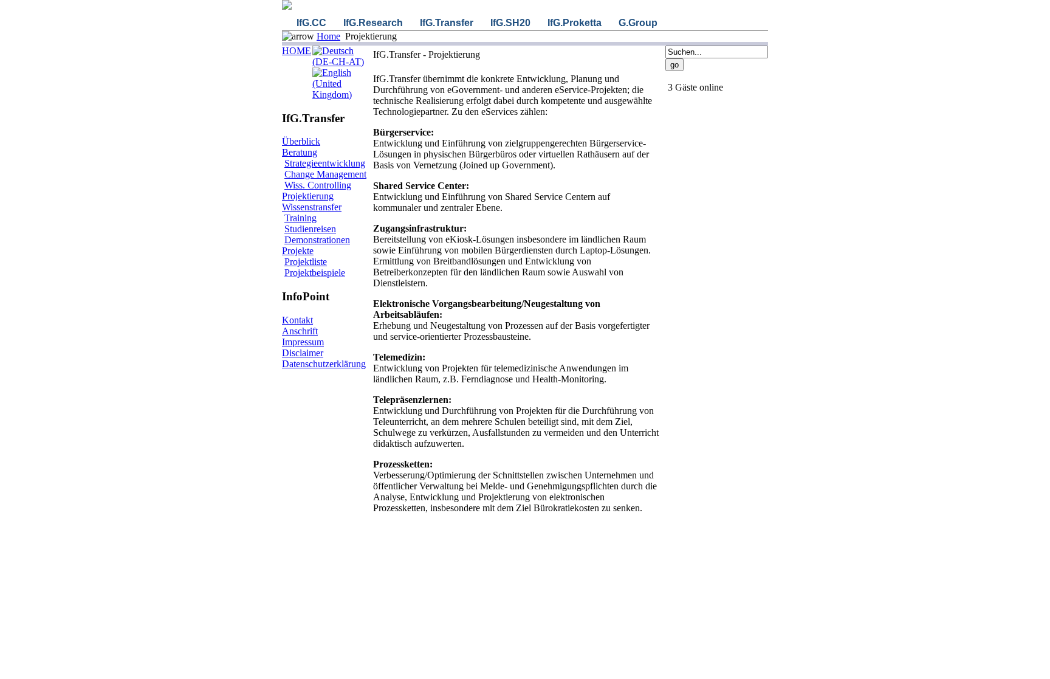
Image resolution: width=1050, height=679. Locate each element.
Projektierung (308, 196)
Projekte (298, 251)
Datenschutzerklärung (324, 364)
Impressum (303, 342)
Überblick (301, 141)
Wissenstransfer (311, 207)
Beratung (299, 152)
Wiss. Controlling (317, 185)
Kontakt (297, 320)
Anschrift (300, 331)
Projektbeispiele (314, 272)
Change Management (325, 174)
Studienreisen (310, 229)
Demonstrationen (317, 240)
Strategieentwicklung (324, 163)
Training (300, 218)
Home (328, 36)
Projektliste (305, 262)
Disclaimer (302, 353)
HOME (296, 51)
